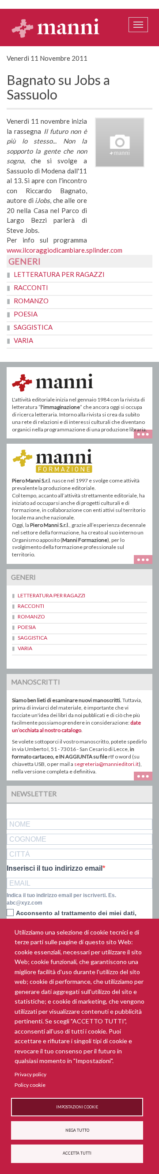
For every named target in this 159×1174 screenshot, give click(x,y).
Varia (23, 340)
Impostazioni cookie (77, 1107)
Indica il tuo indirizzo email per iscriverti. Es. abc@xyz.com (61, 899)
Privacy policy (30, 1074)
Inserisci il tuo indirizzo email (54, 868)
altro (146, 558)
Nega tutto (77, 1130)
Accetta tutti (77, 1153)
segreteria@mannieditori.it (106, 764)
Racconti (31, 287)
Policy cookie (30, 1085)
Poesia (26, 314)
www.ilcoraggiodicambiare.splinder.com (64, 250)
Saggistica (33, 327)
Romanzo (31, 301)
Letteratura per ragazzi (59, 274)
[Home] (55, 27)
